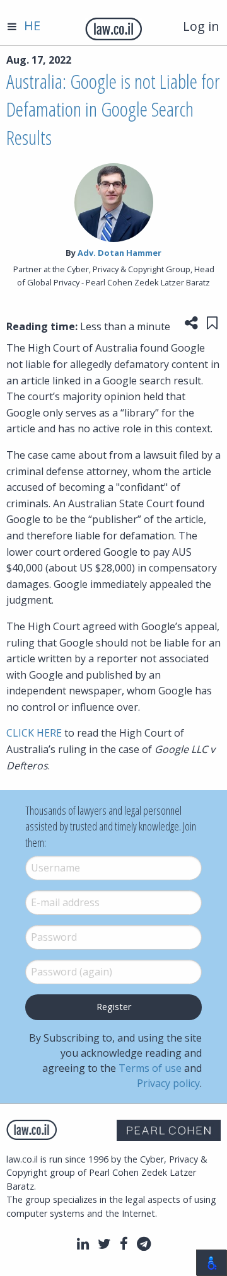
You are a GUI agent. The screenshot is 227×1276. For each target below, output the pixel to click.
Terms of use (150, 1068)
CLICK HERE (34, 733)
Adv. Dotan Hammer (119, 252)
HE (32, 25)
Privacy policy (168, 1083)
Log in (201, 26)
